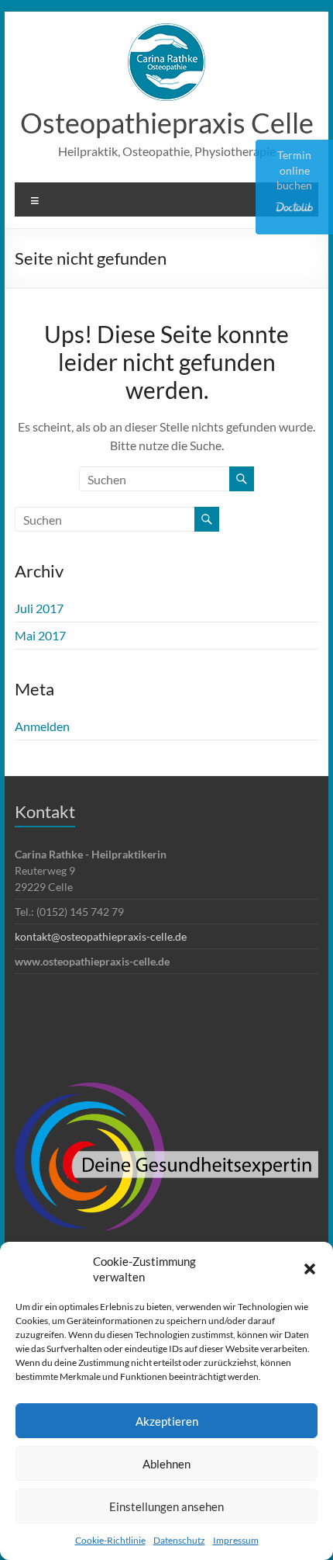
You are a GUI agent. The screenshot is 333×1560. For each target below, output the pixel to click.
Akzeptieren (167, 1421)
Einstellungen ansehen (166, 1506)
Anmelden (42, 726)
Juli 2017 (39, 608)
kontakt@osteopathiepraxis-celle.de (101, 936)
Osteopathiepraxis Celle (167, 123)
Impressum (236, 1540)
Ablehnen (166, 1464)
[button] (310, 1269)
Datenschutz (179, 1540)
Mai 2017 (40, 635)
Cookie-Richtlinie (110, 1540)
